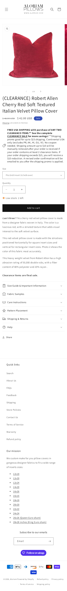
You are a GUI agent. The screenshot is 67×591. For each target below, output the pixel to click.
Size (4, 168)
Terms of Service (15, 424)
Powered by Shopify (25, 579)
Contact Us (12, 417)
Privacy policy (58, 579)
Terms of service (27, 584)
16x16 (16, 495)
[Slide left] (26, 91)
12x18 (16, 473)
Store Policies (14, 409)
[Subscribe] (49, 541)
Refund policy (14, 439)
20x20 (16, 504)
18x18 (16, 500)
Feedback (12, 395)
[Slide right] (40, 91)
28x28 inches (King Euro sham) (29, 522)
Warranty (11, 431)
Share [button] (9, 337)
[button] (6, 9)
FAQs (9, 387)
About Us (11, 380)
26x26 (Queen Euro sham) (27, 517)
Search (10, 373)
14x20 (16, 487)
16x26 (16, 491)
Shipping (5, 123)
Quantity (6, 183)
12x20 (16, 478)
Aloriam (13, 579)
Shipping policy (43, 584)
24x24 (16, 513)
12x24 (16, 482)
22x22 (16, 508)
